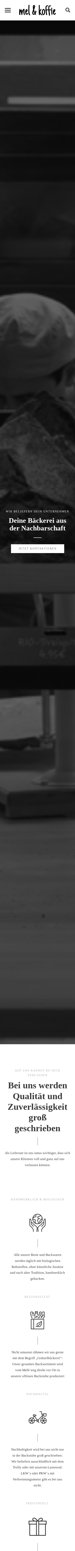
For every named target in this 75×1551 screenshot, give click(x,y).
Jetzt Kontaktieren (38, 548)
